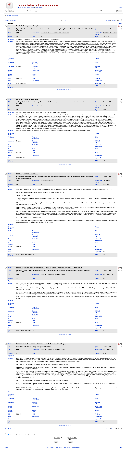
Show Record (67, 447)
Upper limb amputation (49, 112)
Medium (97, 78)
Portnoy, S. (26, 26)
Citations (113, 20)
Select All (7, 20)
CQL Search (50, 447)
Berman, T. (55, 267)
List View (108, 20)
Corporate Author (11, 59)
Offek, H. (48, 267)
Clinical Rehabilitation (47, 180)
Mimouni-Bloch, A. (29, 267)
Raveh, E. (19, 26)
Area (9, 80)
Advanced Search (39, 7)
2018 (17, 33)
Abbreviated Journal (98, 33)
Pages (97, 36)
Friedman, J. (34, 26)
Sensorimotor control (36, 112)
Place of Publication (35, 63)
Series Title (35, 70)
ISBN (33, 78)
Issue (33, 36)
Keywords (11, 39)
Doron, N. (55, 344)
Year (9, 33)
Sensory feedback (44, 39)
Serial (96, 85)
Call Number (10, 86)
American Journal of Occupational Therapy (53, 274)
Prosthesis (27, 39)
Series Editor (10, 71)
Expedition (35, 80)
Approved (98, 83)
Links (120, 23)
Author (10, 26)
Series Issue (34, 75)
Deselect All (13, 20)
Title (9, 29)
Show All (24, 7)
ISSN (9, 78)
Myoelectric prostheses (23, 112)
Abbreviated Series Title (98, 71)
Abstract (10, 41)
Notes (9, 83)
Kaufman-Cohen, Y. (22, 344)
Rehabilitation (34, 39)
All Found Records (15, 435)
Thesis (97, 58)
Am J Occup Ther (108, 274)
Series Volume (10, 75)
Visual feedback (55, 39)
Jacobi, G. (48, 344)
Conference (98, 80)
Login (120, 7)
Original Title (97, 67)
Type (96, 29)
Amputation (19, 39)
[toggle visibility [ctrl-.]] (5, 433)
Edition (97, 74)
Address (10, 56)
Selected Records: (30, 435)
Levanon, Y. (41, 344)
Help (121, 447)
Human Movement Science (48, 106)
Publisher (11, 62)
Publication (35, 33)
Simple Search (30, 7)
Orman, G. (70, 267)
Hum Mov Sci (107, 106)
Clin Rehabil (106, 180)
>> (65, 20)
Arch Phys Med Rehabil (110, 33)
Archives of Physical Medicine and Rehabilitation (55, 33)
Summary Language (35, 67)
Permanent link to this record (64, 89)
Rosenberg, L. (40, 267)
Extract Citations (76, 447)
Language (11, 66)
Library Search (58, 447)
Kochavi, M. (62, 267)
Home (19, 7)
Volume (10, 36)
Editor (97, 62)
